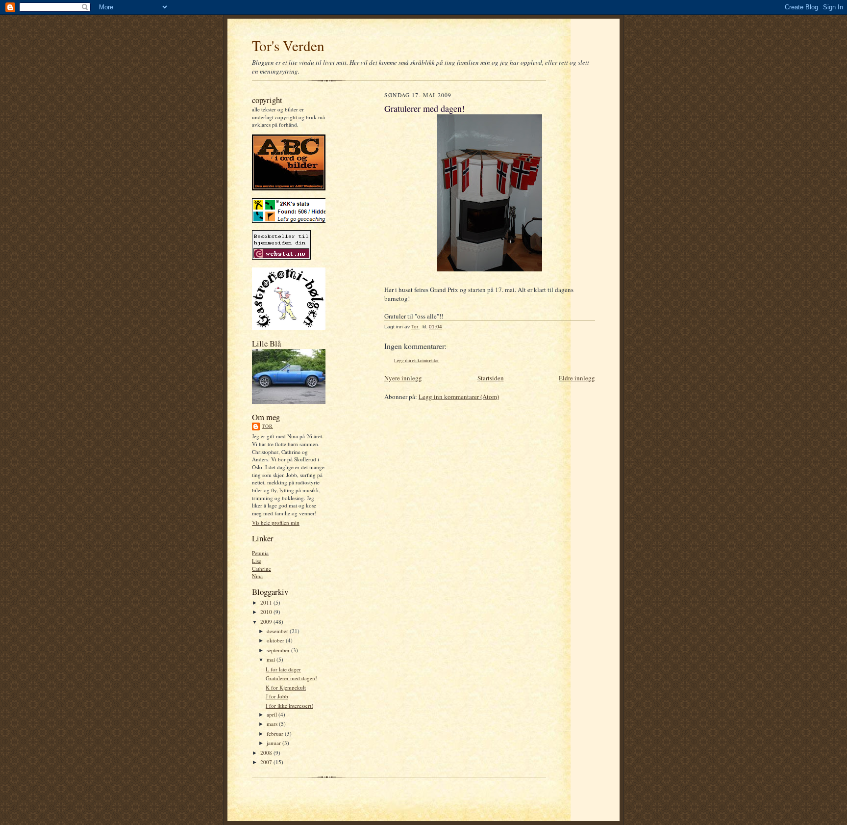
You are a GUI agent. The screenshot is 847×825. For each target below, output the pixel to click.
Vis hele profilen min (275, 522)
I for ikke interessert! (289, 705)
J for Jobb (277, 696)
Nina (257, 576)
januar (274, 742)
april (272, 714)
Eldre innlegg (577, 377)
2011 (267, 602)
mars (273, 723)
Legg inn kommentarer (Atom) (459, 396)
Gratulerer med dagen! (291, 678)
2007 (267, 762)
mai (271, 659)
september (279, 650)
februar (276, 733)
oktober (276, 640)
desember (278, 631)
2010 (267, 611)
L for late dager (283, 669)
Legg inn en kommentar (416, 360)
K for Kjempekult (286, 687)
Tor (267, 426)
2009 (267, 621)
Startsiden (490, 377)
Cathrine (261, 568)
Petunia (260, 553)
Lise (256, 560)
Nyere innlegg (403, 377)
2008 (267, 752)
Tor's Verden (288, 45)
